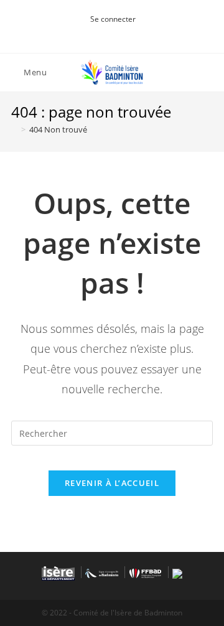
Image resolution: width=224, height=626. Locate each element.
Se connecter (113, 19)
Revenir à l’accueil (112, 482)
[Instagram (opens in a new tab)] (110, 31)
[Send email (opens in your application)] (125, 31)
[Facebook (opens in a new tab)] (98, 31)
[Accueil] (14, 129)
